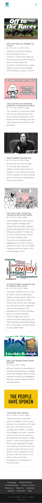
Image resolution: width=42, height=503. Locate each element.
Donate (11, 491)
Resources (9, 488)
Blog (27, 48)
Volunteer (21, 491)
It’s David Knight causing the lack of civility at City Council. (21, 285)
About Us (19, 488)
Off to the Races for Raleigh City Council (20, 44)
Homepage (11, 482)
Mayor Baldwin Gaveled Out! (19, 158)
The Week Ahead (11, 485)
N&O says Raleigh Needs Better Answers (20, 361)
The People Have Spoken (18, 413)
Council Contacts (28, 485)
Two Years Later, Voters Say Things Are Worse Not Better (19, 214)
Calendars (30, 488)
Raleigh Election (25, 482)
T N (10, 48)
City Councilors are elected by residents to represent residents (21, 104)
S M (10, 415)
